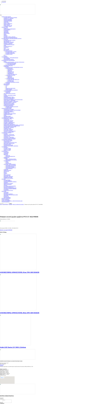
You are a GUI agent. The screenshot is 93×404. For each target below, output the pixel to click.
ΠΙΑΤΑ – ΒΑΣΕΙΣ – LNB (8, 25)
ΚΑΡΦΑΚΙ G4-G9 (11, 72)
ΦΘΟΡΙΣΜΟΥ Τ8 (10, 73)
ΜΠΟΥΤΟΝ (6, 154)
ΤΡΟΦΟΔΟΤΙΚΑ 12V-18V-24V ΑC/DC (10, 142)
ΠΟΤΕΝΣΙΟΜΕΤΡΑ (7, 160)
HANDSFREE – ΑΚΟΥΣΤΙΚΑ (9, 137)
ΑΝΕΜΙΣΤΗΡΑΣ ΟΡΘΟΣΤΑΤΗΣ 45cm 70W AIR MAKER (19, 272)
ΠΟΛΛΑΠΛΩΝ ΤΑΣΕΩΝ (8, 140)
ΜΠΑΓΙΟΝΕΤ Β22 (11, 71)
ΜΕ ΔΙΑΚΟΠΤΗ (8, 163)
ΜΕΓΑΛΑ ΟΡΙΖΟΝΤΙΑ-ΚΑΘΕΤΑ (11, 159)
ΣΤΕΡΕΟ (7, 162)
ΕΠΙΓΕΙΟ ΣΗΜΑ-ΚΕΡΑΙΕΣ (6, 16)
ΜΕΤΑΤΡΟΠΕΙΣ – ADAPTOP (9, 127)
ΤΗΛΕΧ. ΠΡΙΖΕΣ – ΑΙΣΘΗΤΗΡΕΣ (9, 100)
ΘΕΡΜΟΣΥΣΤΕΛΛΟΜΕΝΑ (8, 178)
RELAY (5, 172)
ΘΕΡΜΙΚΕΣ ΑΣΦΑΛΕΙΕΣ (8, 177)
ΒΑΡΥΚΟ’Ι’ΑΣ (6, 196)
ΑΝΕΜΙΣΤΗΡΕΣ (6, 157)
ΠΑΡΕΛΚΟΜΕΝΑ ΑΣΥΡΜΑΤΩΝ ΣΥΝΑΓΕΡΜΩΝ (12, 110)
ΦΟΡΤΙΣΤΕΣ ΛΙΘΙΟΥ (7, 144)
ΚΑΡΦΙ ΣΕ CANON (9, 54)
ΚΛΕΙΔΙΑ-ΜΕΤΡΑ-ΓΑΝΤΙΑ (8, 190)
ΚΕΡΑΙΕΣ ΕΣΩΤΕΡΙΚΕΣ (8, 19)
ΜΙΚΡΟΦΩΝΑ (6, 32)
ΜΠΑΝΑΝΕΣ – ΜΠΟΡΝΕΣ (8, 176)
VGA (5, 48)
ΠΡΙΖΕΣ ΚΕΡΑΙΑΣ (7, 24)
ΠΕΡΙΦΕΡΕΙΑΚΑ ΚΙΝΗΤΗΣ (6, 132)
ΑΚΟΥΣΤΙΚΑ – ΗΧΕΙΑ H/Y (8, 129)
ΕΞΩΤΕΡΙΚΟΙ (8, 91)
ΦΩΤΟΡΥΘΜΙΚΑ (7, 33)
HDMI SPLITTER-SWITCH (8, 42)
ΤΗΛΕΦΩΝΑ (6, 147)
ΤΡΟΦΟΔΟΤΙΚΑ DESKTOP (8, 120)
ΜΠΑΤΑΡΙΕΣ (4, 191)
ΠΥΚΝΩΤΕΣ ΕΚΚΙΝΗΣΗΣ (8, 105)
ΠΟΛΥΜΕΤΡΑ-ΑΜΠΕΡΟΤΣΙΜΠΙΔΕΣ (10, 188)
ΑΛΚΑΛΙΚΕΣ (6, 192)
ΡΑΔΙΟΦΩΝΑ (6, 30)
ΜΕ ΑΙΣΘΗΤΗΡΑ (11, 69)
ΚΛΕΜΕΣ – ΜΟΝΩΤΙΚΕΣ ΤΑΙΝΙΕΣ (10, 95)
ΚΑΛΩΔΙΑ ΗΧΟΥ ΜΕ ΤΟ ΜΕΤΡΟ (9, 40)
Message (1, 402)
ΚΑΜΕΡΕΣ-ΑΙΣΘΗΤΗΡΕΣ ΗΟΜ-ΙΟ (10, 113)
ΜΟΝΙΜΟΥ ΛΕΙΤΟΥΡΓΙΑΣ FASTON (12, 106)
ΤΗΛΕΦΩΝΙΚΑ (4, 146)
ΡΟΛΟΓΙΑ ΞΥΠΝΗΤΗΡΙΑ (6, 198)
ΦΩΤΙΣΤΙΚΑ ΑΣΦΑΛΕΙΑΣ (8, 65)
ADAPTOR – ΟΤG (7, 136)
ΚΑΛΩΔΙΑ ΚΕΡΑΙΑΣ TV (8, 46)
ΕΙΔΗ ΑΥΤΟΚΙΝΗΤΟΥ (6, 201)
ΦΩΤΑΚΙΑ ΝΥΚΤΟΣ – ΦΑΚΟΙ (9, 103)
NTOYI (5, 94)
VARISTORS (6, 169)
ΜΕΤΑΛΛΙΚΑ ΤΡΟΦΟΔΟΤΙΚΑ (9, 143)
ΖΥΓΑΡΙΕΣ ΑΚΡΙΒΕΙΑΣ (8, 180)
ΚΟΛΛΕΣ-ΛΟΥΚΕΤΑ (5, 199)
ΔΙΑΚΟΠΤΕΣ (6, 153)
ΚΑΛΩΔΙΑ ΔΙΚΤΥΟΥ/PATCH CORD (10, 126)
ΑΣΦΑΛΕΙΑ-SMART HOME (6, 108)
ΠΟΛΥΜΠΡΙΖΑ (6, 84)
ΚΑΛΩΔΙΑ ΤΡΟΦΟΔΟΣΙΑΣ (10, 64)
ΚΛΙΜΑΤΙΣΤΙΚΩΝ (9, 107)
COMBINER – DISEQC (8, 26)
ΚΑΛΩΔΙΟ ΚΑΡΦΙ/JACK (8, 50)
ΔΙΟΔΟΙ (5, 173)
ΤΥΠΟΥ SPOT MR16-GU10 (12, 74)
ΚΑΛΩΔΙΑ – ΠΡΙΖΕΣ (7, 148)
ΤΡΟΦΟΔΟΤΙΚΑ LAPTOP (8, 121)
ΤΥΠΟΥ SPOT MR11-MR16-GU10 (13, 79)
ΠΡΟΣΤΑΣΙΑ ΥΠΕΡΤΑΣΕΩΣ (10, 88)
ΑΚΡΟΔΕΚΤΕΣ (6, 171)
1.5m (6, 85)
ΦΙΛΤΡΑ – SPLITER (7, 150)
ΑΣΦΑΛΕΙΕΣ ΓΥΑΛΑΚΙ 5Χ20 (11, 165)
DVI (4, 55)
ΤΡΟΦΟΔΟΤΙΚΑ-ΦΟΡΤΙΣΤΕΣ (7, 139)
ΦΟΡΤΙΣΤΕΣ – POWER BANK (9, 134)
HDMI (5, 45)
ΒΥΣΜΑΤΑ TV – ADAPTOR (8, 18)
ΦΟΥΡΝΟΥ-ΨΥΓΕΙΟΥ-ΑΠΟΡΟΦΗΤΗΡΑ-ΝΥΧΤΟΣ (14, 67)
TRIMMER (6, 158)
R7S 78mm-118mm (11, 81)
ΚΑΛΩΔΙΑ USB (6, 119)
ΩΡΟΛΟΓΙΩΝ (6, 195)
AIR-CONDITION (7, 58)
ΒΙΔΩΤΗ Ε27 (10, 70)
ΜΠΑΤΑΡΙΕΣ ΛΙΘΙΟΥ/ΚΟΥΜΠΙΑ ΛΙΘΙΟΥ (11, 194)
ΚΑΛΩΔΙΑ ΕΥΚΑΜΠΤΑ (12, 63)
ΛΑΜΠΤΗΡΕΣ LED (9, 68)
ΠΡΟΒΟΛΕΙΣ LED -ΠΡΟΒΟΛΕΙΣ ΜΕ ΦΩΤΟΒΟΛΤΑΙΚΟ (13, 99)
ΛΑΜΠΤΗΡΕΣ (6, 66)
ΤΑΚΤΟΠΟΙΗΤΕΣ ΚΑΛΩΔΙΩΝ (9, 44)
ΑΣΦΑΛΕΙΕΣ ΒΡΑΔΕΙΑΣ (10, 166)
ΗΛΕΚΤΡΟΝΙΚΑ (5, 151)
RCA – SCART (6, 49)
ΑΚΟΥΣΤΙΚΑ (6, 31)
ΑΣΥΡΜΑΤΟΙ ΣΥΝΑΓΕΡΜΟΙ (9, 109)
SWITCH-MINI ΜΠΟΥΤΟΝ (10, 156)
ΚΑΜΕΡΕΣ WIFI (6, 112)
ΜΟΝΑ (7, 161)
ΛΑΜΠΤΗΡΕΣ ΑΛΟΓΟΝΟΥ (10, 75)
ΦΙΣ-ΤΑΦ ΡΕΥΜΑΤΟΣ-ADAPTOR (9, 93)
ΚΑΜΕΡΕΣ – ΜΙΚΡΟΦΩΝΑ (8, 123)
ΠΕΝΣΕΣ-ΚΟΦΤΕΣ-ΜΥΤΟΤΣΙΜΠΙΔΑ (10, 181)
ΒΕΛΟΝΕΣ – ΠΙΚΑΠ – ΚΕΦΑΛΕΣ (9, 36)
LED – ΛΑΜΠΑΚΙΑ (7, 174)
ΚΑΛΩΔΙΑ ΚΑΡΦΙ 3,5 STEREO (11, 51)
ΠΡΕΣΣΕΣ (5, 185)
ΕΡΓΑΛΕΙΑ (4, 179)
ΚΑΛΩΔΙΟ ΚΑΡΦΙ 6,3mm (10, 52)
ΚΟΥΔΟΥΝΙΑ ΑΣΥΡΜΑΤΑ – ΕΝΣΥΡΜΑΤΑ (11, 101)
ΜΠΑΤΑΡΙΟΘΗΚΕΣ (7, 197)
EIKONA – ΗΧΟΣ (5, 27)
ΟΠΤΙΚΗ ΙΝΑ (6, 47)
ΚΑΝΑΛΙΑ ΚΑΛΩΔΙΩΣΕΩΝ (8, 98)
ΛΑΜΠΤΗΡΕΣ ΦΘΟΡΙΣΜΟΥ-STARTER (12, 82)
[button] (46, 15)
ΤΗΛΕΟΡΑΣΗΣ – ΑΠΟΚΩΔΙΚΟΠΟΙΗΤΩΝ (11, 57)
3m (6, 86)
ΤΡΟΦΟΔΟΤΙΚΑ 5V (7, 141)
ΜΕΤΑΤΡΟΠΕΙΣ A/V (7, 41)
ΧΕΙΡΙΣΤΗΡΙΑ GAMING (8, 118)
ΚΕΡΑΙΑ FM (6, 39)
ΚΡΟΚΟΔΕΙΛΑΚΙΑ (7, 175)
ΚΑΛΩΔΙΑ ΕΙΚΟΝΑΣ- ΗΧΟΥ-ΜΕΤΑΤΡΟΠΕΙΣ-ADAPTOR (11, 38)
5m (6, 87)
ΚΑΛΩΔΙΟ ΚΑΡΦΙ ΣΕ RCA (10, 53)
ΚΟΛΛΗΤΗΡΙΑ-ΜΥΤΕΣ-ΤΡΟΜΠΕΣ (10, 186)
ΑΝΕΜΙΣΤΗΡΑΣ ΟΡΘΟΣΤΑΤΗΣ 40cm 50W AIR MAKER (19, 313)
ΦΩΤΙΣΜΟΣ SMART (7, 116)
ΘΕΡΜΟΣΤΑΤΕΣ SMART (8, 114)
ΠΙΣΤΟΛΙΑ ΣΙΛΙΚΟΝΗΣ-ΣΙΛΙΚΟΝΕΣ (10, 187)
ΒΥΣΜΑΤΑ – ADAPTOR (8, 43)
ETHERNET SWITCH (7, 128)
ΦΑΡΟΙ (5, 61)
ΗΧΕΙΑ (5, 34)
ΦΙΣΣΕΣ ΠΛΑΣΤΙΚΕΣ (7, 170)
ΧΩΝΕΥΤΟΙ (8, 92)
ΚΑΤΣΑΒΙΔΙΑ (6, 189)
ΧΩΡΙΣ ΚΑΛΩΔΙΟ (9, 89)
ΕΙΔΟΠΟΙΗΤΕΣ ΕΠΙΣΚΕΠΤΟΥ (9, 111)
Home (1, 204)
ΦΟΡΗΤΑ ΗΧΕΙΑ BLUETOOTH (9, 124)
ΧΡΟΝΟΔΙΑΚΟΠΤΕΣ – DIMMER (9, 97)
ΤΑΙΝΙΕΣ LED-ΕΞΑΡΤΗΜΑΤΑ (9, 104)
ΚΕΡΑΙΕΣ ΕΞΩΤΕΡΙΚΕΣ (8, 20)
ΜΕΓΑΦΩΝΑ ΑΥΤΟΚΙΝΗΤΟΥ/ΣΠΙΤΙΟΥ (10, 37)
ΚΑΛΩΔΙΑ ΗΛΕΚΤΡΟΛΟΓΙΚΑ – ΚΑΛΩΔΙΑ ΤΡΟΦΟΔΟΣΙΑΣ (14, 62)
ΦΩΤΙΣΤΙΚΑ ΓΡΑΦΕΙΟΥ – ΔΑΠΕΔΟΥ (10, 102)
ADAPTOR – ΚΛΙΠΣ (7, 149)
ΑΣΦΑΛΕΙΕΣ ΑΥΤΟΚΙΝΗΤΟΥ (11, 167)
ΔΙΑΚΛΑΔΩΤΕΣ (6, 22)
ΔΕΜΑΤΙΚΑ (6, 96)
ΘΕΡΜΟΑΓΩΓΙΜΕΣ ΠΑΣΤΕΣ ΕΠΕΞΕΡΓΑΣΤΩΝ (12, 125)
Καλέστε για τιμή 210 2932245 (6, 229)
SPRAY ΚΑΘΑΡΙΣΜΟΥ (8, 184)
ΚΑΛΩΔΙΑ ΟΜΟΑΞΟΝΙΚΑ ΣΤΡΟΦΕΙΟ (10, 17)
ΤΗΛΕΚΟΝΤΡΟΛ (5, 56)
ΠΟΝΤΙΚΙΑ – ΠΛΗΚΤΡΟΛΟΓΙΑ (9, 122)
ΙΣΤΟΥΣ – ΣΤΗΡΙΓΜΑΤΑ (8, 23)
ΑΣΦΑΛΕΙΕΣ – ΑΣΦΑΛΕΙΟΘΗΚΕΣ (10, 164)
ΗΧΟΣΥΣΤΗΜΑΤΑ (7, 29)
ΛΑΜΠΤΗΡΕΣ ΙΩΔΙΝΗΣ (10, 78)
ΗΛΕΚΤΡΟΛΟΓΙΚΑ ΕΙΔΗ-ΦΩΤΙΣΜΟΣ (8, 60)
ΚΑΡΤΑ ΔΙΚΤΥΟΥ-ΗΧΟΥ (8, 130)
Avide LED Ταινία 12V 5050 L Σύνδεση (13, 347)
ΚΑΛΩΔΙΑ (6, 133)
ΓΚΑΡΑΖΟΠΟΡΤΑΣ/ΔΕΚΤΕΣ (9, 59)
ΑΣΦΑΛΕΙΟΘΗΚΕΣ (9, 168)
